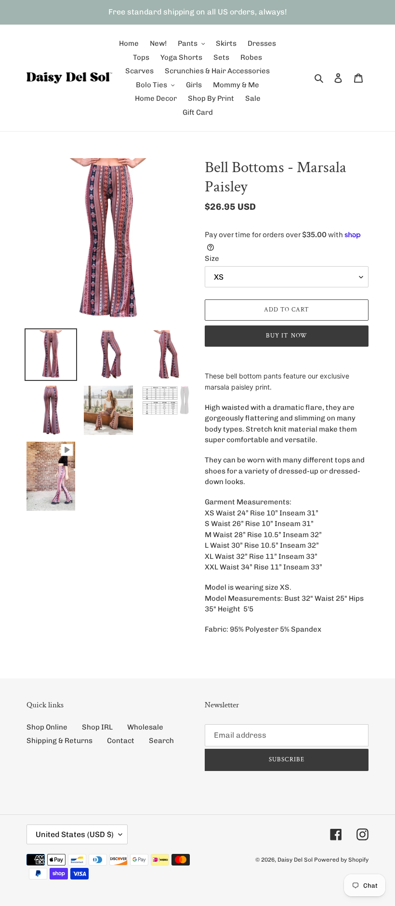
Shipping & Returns (59, 740)
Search (161, 740)
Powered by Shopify (341, 859)
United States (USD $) (75, 834)
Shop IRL (97, 727)
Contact (120, 740)
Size (212, 258)
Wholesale (145, 727)
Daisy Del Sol (295, 859)
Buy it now (286, 336)
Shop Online (46, 727)
